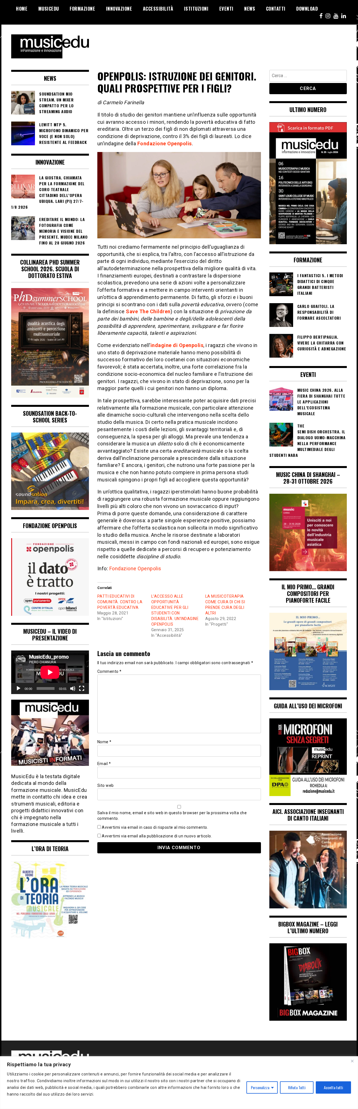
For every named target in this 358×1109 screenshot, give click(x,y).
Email (104, 763)
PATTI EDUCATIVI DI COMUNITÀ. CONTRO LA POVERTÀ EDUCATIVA (120, 602)
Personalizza (260, 1087)
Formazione (82, 8)
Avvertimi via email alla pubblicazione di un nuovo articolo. (157, 836)
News (249, 8)
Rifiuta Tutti (296, 1087)
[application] (50, 672)
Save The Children (148, 311)
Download (307, 8)
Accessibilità (158, 8)
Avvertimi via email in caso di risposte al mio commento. (155, 827)
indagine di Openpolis (177, 345)
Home (21, 8)
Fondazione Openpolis (164, 143)
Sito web (105, 785)
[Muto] (73, 688)
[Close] (352, 1061)
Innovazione (119, 8)
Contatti (276, 8)
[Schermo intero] (81, 688)
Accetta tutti (333, 1087)
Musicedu (48, 8)
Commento (109, 671)
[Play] (18, 688)
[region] (179, 1082)
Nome (104, 742)
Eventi (226, 8)
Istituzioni (196, 8)
